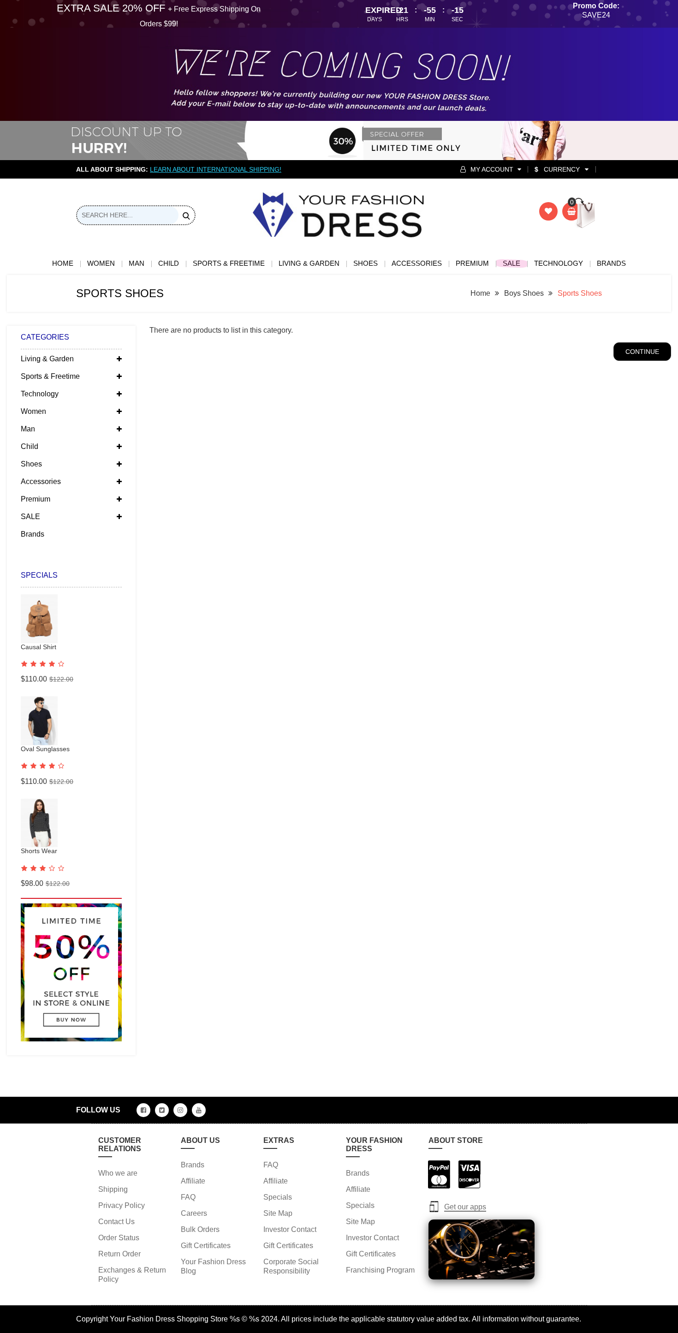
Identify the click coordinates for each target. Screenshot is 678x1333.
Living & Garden (309, 263)
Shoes (365, 263)
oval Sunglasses (45, 749)
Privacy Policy (121, 1205)
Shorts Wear (39, 851)
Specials (277, 1197)
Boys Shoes (524, 293)
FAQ (188, 1197)
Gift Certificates (206, 1245)
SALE (511, 263)
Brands (611, 263)
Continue (642, 351)
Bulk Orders (200, 1229)
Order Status (118, 1238)
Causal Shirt (38, 647)
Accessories (417, 263)
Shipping (113, 1189)
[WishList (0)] (548, 211)
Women (101, 263)
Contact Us (116, 1221)
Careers (194, 1213)
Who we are (117, 1173)
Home (62, 263)
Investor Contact (289, 1229)
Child (168, 263)
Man (136, 263)
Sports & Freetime (229, 263)
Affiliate (193, 1181)
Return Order (119, 1254)
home (480, 293)
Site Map (277, 1213)
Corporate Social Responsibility (291, 1266)
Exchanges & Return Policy (132, 1274)
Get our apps (465, 1207)
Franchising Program (380, 1270)
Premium (472, 263)
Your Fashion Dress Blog (213, 1266)
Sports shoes (580, 293)
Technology (558, 263)
